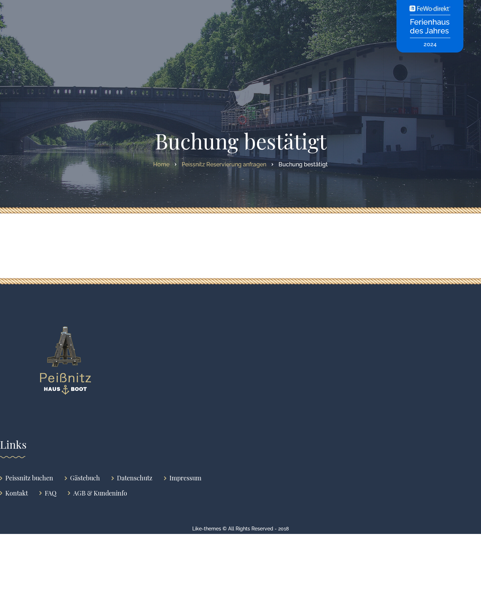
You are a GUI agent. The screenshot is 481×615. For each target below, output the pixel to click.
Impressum (185, 478)
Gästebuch (85, 478)
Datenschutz (134, 478)
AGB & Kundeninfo (100, 493)
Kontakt (16, 493)
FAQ (50, 493)
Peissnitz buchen (29, 478)
